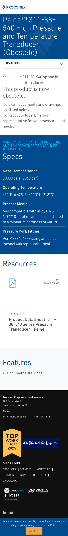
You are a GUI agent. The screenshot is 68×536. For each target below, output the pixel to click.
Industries (43, 469)
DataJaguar (10, 480)
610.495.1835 (42, 416)
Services (25, 469)
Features (12, 63)
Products (9, 469)
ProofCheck (38, 474)
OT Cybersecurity (14, 474)
